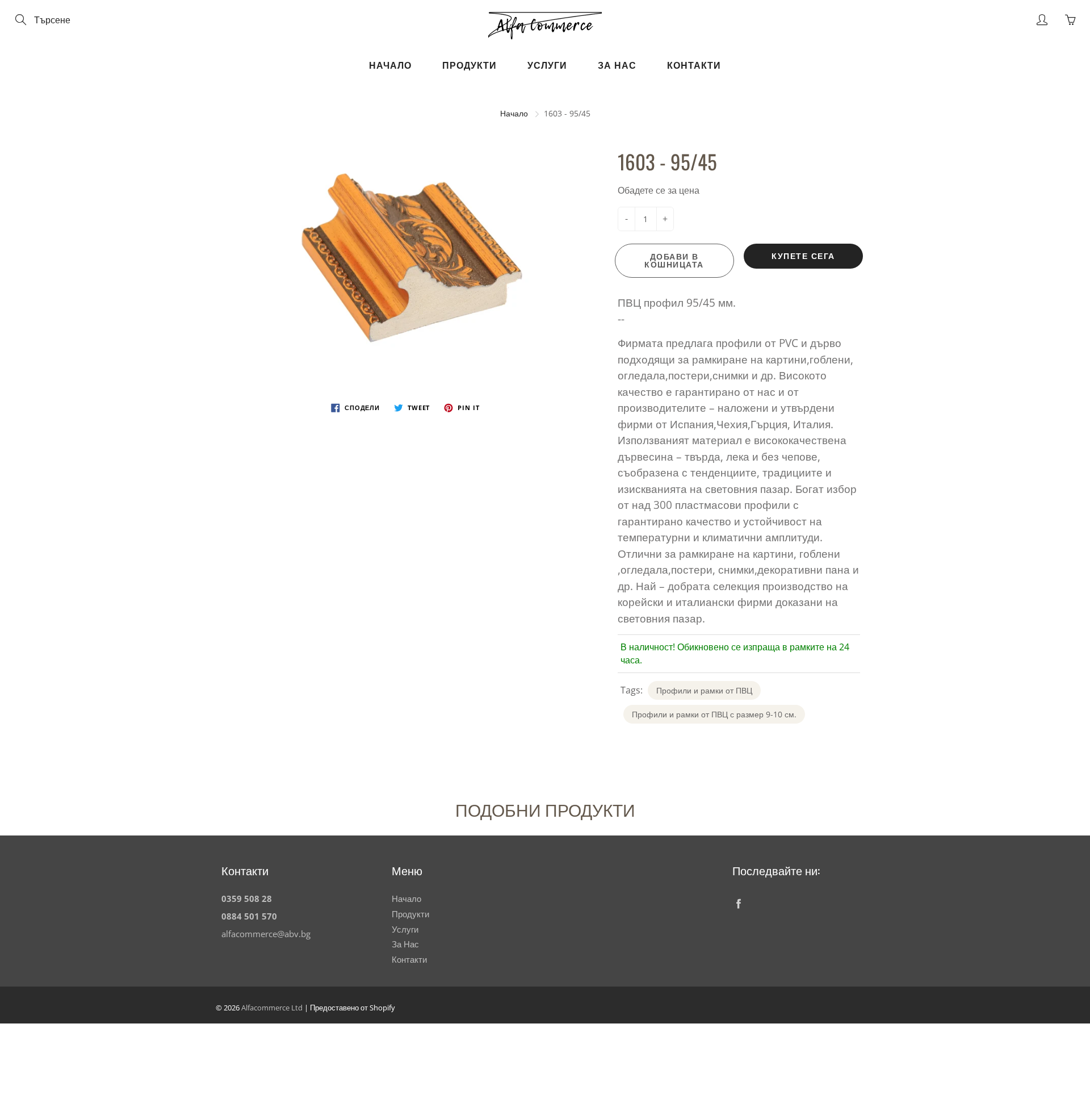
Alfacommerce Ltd (272, 1007)
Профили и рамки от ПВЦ (704, 690)
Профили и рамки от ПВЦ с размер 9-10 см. (714, 714)
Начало (390, 65)
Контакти (694, 65)
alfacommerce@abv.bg (266, 934)
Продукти (469, 65)
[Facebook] (738, 903)
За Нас (617, 65)
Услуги (547, 65)
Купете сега (803, 255)
